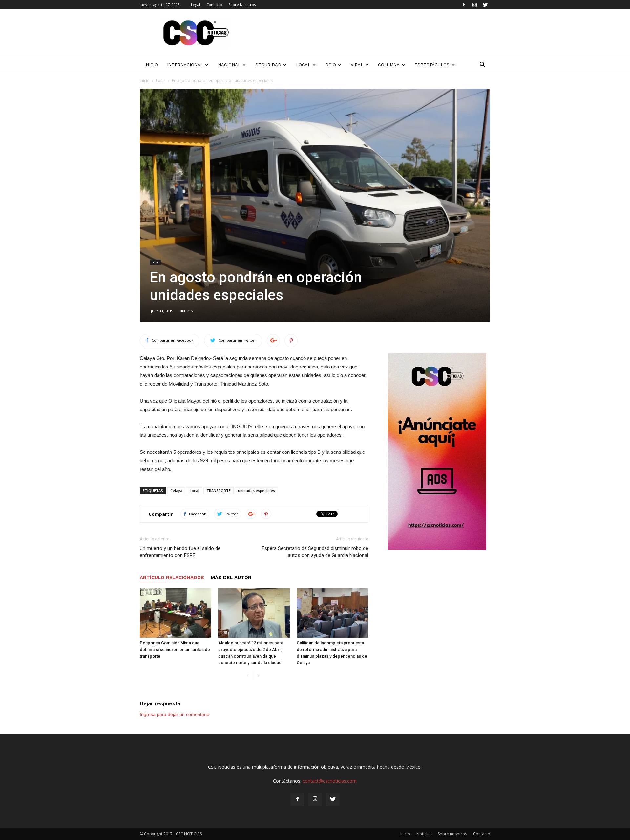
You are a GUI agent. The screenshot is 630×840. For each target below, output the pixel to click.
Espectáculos (432, 64)
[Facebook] (464, 4)
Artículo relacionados (172, 577)
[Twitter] (485, 4)
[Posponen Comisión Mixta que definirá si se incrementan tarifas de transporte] (175, 613)
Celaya (176, 490)
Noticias (423, 834)
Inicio (145, 80)
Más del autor (231, 577)
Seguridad (268, 64)
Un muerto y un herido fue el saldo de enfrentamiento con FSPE (180, 551)
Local (303, 64)
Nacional (229, 64)
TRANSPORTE (218, 490)
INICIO (151, 64)
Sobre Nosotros (242, 4)
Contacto (214, 4)
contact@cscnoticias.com (330, 781)
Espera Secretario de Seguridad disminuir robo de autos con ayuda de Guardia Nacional (315, 551)
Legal (195, 4)
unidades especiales (256, 490)
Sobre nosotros (452, 834)
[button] (482, 65)
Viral (357, 64)
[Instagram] (474, 4)
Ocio (330, 64)
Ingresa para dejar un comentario (174, 714)
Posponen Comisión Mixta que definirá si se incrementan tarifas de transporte (175, 649)
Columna (389, 64)
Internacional (185, 64)
